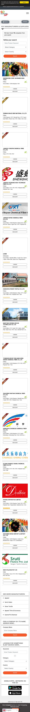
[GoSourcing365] (4, 13)
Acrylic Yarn (20, 257)
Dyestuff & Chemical (10, 615)
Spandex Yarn (20, 505)
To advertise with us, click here (15, 706)
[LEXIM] (15, 244)
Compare (15, 88)
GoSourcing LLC (11, 701)
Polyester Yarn (6, 189)
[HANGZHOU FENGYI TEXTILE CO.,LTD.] (15, 279)
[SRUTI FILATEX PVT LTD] (15, 560)
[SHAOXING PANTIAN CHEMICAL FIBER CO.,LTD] (15, 385)
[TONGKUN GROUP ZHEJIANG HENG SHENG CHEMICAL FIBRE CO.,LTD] (15, 350)
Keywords (6, 649)
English (8, 710)
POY (19, 83)
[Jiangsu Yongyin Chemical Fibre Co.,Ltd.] (15, 139)
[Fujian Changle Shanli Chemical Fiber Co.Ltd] (15, 455)
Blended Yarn (17, 117)
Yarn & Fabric (6, 83)
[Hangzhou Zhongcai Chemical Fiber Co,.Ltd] (15, 420)
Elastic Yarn (12, 118)
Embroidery (5, 435)
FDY (16, 118)
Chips (4, 154)
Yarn (11, 189)
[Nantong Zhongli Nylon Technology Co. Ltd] (15, 315)
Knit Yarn (5, 224)
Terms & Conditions (22, 703)
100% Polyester (13, 83)
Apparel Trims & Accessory (12, 610)
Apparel (6, 598)
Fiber (7, 294)
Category (5, 658)
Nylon (9, 224)
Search (15, 56)
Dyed (25, 117)
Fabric (19, 118)
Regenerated (22, 259)
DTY (22, 117)
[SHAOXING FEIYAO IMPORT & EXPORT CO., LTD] (15, 525)
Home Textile (8, 606)
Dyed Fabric (5, 118)
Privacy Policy (15, 704)
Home (6, 22)
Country (5, 665)
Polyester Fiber (21, 187)
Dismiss (24, 2)
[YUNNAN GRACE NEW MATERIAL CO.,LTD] (15, 104)
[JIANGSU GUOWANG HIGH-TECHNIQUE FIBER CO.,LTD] (15, 174)
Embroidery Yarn (12, 435)
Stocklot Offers (13, 257)
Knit (23, 118)
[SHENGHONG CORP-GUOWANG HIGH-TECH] (15, 69)
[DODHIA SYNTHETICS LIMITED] (15, 490)
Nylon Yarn (14, 224)
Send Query (15, 91)
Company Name (7, 627)
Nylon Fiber (9, 259)
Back (25, 21)
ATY (12, 117)
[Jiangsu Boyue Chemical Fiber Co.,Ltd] (15, 209)
